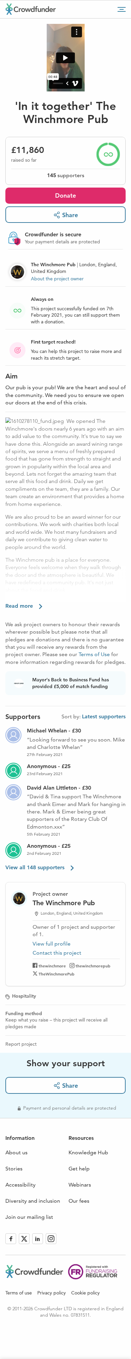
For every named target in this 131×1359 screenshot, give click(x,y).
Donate (65, 195)
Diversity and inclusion (32, 1201)
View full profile (52, 944)
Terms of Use (94, 654)
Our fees (79, 1201)
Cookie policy (85, 1293)
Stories (14, 1168)
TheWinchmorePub (57, 973)
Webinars (80, 1185)
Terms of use (18, 1293)
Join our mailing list (29, 1217)
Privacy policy (51, 1293)
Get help (79, 1168)
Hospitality (24, 996)
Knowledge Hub (88, 1152)
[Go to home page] (30, 9)
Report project (21, 1044)
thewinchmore (52, 965)
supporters (65, 175)
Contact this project (57, 953)
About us (16, 1152)
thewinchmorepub (93, 965)
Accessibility (20, 1185)
